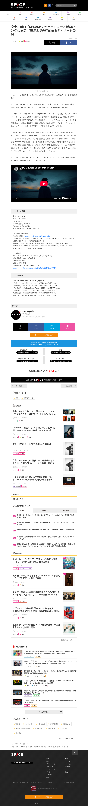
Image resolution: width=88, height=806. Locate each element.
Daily (22, 510)
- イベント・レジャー (52, 764)
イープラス (15, 744)
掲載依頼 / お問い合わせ (38, 782)
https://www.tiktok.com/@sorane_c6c (37, 236)
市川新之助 (66, 724)
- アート (48, 772)
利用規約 (57, 782)
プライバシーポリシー (69, 782)
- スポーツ (49, 774)
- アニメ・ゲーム (50, 769)
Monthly (66, 510)
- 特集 (66, 772)
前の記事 (19, 386)
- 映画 (47, 777)
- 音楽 (47, 758)
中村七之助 (29, 724)
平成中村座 (51, 728)
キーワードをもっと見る (66, 738)
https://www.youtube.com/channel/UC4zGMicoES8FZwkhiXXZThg (35, 268)
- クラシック (49, 766)
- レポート (67, 766)
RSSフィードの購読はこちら (44, 335)
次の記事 (69, 386)
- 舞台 (47, 761)
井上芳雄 (18, 733)
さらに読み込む (44, 712)
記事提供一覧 (24, 782)
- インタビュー (68, 764)
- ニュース (67, 761)
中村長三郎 (64, 728)
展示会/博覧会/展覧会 (22, 728)
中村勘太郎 (38, 728)
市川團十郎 (54, 724)
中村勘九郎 (41, 724)
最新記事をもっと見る (67, 640)
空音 (16, 398)
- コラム (66, 769)
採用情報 (49, 782)
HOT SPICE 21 (29, 398)
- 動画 (66, 758)
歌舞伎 (17, 724)
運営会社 (15, 782)
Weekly (44, 510)
